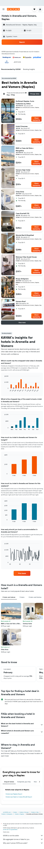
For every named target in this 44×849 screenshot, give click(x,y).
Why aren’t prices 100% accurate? (15, 843)
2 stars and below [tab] (35, 597)
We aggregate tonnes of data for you (16, 839)
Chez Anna (20, 192)
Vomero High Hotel (23, 170)
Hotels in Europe (24, 812)
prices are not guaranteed (10, 829)
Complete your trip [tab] (24, 782)
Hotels (15, 812)
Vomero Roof (21, 301)
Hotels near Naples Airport (14, 794)
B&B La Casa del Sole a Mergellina (24, 149)
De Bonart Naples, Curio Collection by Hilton (25, 102)
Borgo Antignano (22, 279)
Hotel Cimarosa (22, 126)
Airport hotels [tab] (9, 782)
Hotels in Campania (6, 814)
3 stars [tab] (22, 597)
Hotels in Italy (35, 812)
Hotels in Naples (19, 814)
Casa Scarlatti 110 (22, 213)
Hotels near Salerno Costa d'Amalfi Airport (19, 797)
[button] (3, 9)
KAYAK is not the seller (11, 835)
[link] (22, 573)
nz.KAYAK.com (7, 812)
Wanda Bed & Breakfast (25, 235)
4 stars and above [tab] (9, 597)
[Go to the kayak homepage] (13, 9)
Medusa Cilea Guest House (26, 257)
